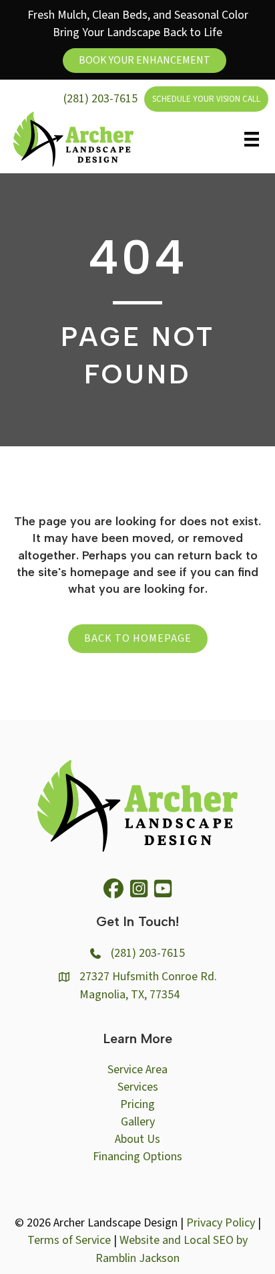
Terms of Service (69, 1240)
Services (137, 1087)
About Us (137, 1139)
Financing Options (137, 1156)
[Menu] (251, 139)
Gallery (138, 1121)
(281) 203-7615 (100, 98)
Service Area (137, 1069)
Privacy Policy (220, 1222)
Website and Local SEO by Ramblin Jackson (171, 1249)
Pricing (137, 1104)
